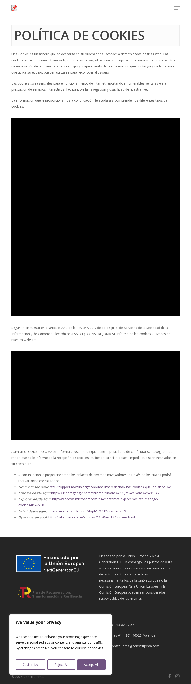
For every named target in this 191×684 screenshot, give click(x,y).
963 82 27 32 (124, 624)
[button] (177, 8)
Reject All (61, 664)
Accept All (91, 664)
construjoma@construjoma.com (134, 646)
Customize (31, 664)
